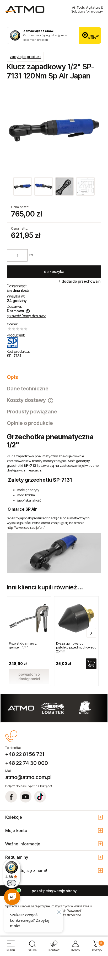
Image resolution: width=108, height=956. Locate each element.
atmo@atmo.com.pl (28, 777)
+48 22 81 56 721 (24, 754)
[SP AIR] (12, 342)
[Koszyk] (97, 948)
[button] (10, 948)
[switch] (11, 883)
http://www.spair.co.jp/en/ (26, 527)
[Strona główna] (25, 9)
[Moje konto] (75, 948)
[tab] (54, 377)
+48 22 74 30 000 (26, 763)
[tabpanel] (54, 503)
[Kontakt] (54, 948)
